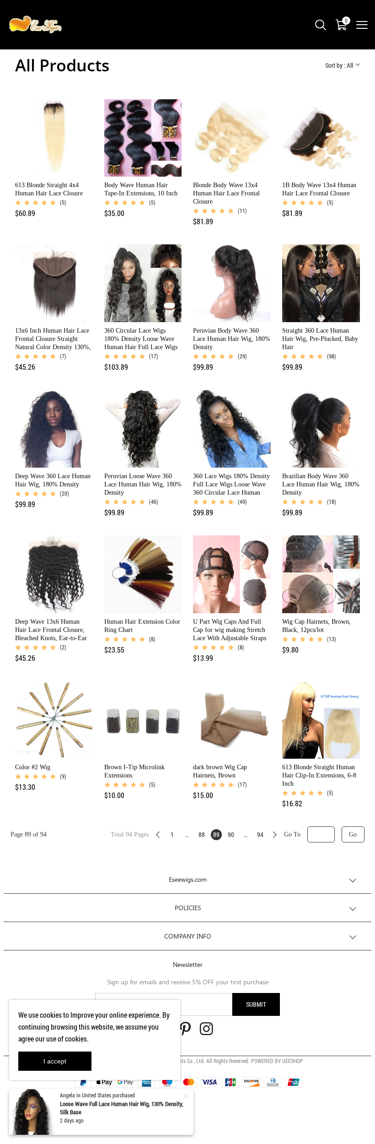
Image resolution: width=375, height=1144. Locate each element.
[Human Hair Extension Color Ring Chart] (143, 574)
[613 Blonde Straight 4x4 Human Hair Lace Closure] (54, 138)
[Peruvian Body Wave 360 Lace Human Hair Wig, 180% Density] (232, 283)
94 (260, 834)
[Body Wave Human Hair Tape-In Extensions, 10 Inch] (143, 138)
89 (216, 834)
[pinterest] (185, 1030)
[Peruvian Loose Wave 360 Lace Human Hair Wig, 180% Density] (143, 429)
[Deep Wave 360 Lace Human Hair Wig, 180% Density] (54, 429)
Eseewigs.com (188, 879)
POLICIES (188, 907)
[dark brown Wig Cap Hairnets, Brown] (232, 720)
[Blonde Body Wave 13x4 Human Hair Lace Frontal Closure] (232, 138)
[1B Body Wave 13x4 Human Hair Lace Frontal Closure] (321, 138)
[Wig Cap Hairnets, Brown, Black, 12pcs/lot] (321, 574)
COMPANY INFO (187, 936)
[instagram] (206, 1030)
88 (201, 834)
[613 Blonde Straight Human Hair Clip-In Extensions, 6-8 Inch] (321, 720)
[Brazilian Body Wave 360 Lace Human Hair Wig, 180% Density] (321, 429)
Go (353, 834)
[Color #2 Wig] (54, 720)
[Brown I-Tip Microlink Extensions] (143, 720)
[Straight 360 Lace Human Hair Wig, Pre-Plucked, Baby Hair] (321, 283)
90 (231, 834)
